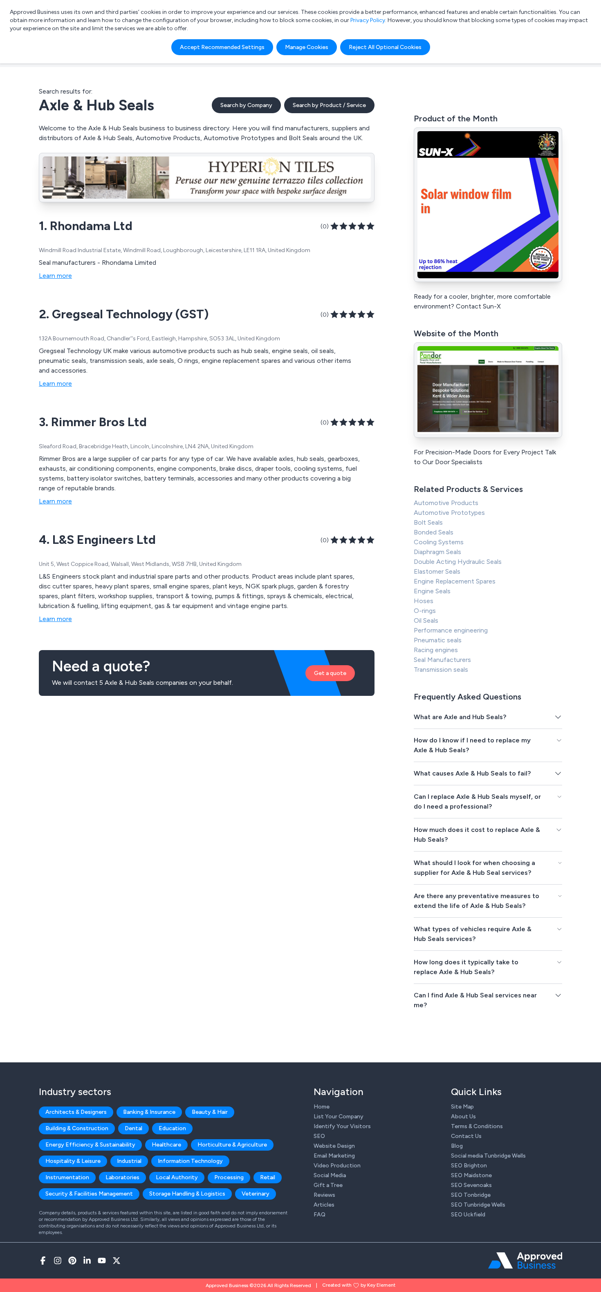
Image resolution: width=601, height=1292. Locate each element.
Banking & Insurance (149, 1112)
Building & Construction (76, 1128)
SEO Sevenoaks (471, 1185)
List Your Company (338, 1116)
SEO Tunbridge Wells (478, 1204)
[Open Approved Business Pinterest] (72, 1260)
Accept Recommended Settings (222, 47)
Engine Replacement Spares (455, 581)
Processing (229, 1177)
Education (172, 1128)
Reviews (324, 1194)
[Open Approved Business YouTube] (102, 1260)
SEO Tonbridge (471, 1194)
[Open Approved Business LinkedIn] (87, 1260)
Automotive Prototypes (449, 512)
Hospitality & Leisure (73, 1161)
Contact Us (466, 1136)
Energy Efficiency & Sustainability (90, 1144)
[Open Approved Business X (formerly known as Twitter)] (116, 1260)
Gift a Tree (328, 1185)
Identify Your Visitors (342, 1126)
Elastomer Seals (437, 571)
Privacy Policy (367, 20)
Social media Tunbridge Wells (488, 1155)
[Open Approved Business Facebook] (43, 1260)
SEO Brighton (469, 1165)
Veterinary (255, 1193)
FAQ (319, 1214)
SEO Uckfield (468, 1214)
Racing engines (436, 650)
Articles (324, 1204)
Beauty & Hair (210, 1112)
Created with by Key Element (358, 1285)
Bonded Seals (433, 532)
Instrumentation (67, 1177)
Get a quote (330, 673)
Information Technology (190, 1161)
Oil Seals (426, 620)
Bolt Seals (428, 522)
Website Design (334, 1145)
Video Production (337, 1165)
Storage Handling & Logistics (187, 1193)
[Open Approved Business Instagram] (58, 1260)
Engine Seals (432, 591)
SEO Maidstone (471, 1175)
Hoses (423, 601)
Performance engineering (451, 630)
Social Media (330, 1175)
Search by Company (246, 105)
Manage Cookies (306, 47)
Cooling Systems (439, 542)
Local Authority (177, 1177)
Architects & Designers (76, 1112)
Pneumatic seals (438, 640)
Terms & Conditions (477, 1126)
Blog (457, 1145)
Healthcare (166, 1144)
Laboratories (122, 1177)
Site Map (462, 1106)
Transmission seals (441, 669)
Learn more (55, 275)
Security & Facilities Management (89, 1193)
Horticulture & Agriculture (232, 1144)
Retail (267, 1177)
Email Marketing (334, 1155)
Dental (133, 1128)
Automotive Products (446, 503)
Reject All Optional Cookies (385, 47)
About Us (463, 1116)
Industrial (129, 1161)
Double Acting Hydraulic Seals (458, 562)
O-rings (425, 611)
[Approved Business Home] (525, 1260)
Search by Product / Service (329, 105)
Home (322, 1106)
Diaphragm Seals (437, 552)
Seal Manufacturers (442, 660)
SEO (319, 1136)
